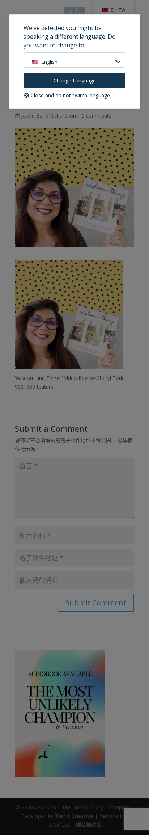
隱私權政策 (88, 824)
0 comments (96, 115)
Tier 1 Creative (74, 816)
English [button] (49, 61)
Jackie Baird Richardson (48, 115)
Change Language (75, 80)
